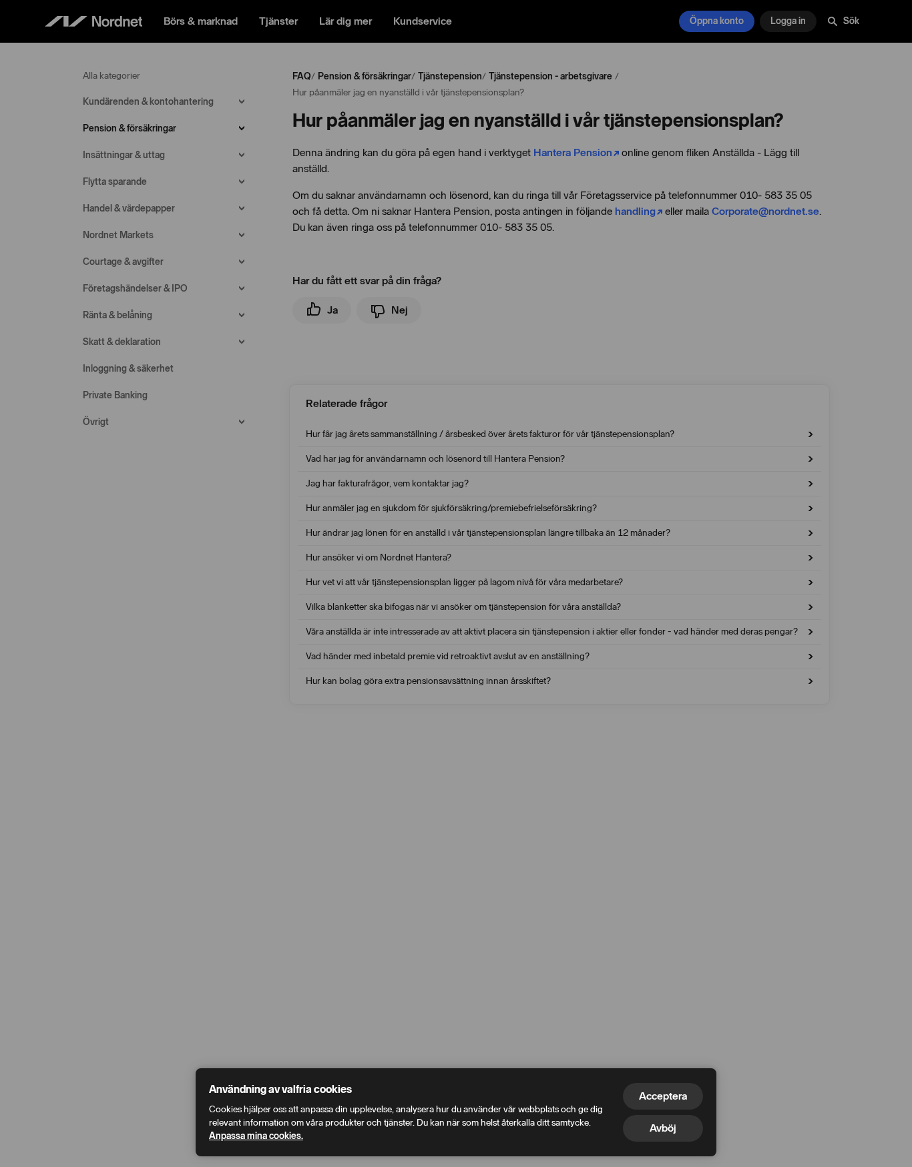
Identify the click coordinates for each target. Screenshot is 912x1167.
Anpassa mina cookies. (256, 1136)
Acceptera (663, 1096)
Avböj (663, 1128)
